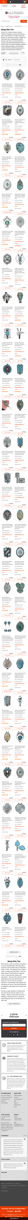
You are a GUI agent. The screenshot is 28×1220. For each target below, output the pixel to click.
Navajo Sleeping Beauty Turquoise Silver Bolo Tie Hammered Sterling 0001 (7, 85)
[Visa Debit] (12, 1199)
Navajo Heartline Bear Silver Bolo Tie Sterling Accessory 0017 (19, 344)
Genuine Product (23, 6)
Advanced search (13, 1185)
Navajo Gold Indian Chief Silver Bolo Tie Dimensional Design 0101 (7, 747)
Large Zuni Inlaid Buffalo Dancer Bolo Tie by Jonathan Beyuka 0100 (20, 712)
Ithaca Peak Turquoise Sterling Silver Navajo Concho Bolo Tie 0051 (19, 563)
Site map (17, 1183)
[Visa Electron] (20, 1199)
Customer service (10, 1183)
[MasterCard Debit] (16, 1199)
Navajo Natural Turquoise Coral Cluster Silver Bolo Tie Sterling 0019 (7, 380)
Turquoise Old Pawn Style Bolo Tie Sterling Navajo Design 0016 (7, 344)
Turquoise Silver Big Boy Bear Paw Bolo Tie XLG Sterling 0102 (20, 747)
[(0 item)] (24, 2)
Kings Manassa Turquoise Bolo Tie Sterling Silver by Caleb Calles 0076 (20, 637)
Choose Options (20, 139)
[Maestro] (24, 1199)
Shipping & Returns (18, 1095)
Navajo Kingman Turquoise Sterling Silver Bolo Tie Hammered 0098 (7, 712)
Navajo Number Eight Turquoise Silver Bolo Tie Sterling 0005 (7, 158)
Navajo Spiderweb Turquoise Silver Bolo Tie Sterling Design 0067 (7, 599)
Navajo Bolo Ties (18, 26)
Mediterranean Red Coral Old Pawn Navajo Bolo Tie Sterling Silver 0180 (20, 929)
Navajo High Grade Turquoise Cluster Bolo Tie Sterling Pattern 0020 (20, 380)
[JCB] (2, 1201)
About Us (16, 1103)
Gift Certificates (4, 1103)
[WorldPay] (9, 1199)
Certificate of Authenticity (6, 1097)
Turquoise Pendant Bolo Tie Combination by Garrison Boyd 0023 (7, 416)
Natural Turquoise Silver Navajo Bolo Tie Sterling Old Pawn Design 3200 (7, 489)
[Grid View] (3, 60)
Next (20, 64)
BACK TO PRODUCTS (14, 1003)
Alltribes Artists (17, 1104)
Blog (15, 1101)
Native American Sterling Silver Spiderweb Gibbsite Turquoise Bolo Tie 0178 (20, 893)
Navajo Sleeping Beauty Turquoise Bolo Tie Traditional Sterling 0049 (7, 563)
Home (2, 26)
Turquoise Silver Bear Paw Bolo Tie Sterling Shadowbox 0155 (7, 893)
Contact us (4, 1187)
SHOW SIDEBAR (13, 1218)
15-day (14, 6)
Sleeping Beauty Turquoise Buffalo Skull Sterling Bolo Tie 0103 (7, 783)
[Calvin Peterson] (14, 1015)
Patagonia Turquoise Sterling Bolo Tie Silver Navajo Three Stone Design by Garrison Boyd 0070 (20, 600)
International (4, 6)
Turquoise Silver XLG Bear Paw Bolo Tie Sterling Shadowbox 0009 (7, 233)
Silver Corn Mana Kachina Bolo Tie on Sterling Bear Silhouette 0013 (7, 308)
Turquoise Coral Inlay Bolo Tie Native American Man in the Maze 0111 (20, 819)
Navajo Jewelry (9, 26)
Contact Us (16, 1097)
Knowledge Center (18, 1099)
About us (3, 1183)
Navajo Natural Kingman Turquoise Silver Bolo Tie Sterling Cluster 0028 (20, 453)
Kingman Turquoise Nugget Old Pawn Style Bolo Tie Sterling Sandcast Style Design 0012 (19, 271)
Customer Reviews (5, 1099)
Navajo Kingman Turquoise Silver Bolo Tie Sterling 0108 (20, 783)
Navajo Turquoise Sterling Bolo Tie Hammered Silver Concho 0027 (7, 453)
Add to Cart (7, 102)
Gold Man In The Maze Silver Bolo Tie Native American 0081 (7, 675)
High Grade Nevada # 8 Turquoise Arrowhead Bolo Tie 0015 (20, 308)
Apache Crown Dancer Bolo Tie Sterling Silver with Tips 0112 (7, 856)
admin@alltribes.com (12, 1214)
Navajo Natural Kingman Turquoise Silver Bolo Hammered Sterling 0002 (20, 85)
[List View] (6, 60)
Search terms (5, 1185)
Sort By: (10, 59)
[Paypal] (3, 1199)
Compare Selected (14, 952)
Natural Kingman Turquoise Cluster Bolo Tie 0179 (7, 929)
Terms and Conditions (6, 1095)
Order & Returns (22, 1185)
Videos (15, 1106)
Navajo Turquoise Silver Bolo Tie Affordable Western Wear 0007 (7, 196)
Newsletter (3, 1101)
